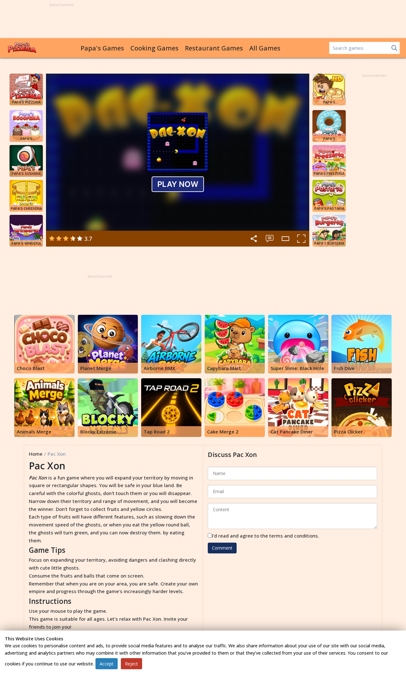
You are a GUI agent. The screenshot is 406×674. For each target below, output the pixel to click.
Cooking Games (154, 48)
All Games (264, 48)
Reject (131, 664)
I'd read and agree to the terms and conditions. (265, 535)
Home (36, 454)
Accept (107, 664)
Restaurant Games (214, 48)
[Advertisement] (203, 21)
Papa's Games (102, 48)
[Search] (394, 48)
